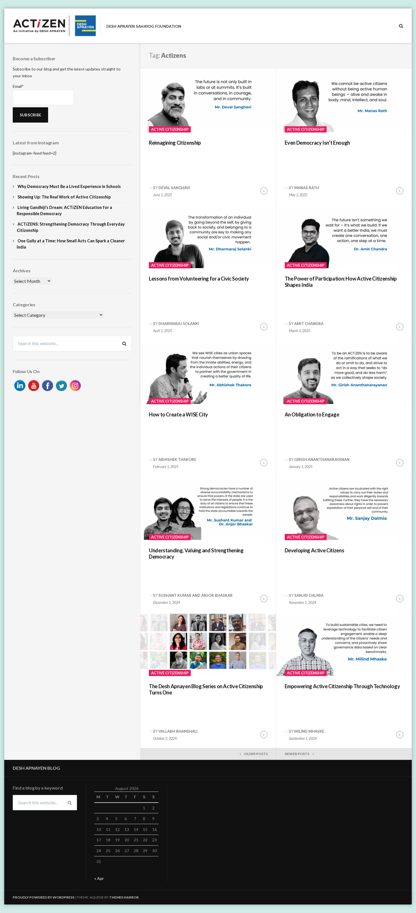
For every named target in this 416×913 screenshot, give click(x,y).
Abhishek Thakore (177, 459)
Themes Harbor (124, 897)
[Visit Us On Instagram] (75, 384)
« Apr (99, 878)
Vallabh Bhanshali (178, 731)
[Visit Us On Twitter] (61, 384)
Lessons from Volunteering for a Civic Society (199, 278)
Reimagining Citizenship (175, 143)
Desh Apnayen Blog (36, 768)
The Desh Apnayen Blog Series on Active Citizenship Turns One (206, 689)
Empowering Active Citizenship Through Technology (342, 686)
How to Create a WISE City (178, 414)
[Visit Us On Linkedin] (20, 384)
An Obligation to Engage (312, 414)
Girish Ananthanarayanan (321, 459)
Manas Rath (306, 187)
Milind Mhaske (309, 731)
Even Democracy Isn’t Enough (317, 143)
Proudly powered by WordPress (43, 897)
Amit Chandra (308, 323)
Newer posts (297, 754)
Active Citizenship (169, 129)
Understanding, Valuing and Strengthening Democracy (196, 553)
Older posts (256, 754)
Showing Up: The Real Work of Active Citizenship (64, 196)
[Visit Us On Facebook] (47, 384)
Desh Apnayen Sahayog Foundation (143, 26)
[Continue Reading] (263, 190)
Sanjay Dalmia (308, 595)
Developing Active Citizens (314, 550)
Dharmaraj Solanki (178, 323)
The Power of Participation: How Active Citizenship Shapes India (341, 281)
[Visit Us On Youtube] (33, 384)
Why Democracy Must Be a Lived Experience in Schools (69, 186)
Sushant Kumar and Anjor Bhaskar (195, 595)
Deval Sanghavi (174, 187)
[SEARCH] (401, 25)
